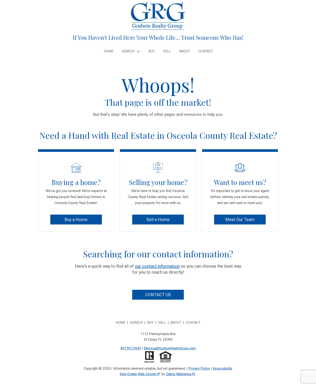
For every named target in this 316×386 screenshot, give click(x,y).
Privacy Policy (199, 368)
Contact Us (158, 294)
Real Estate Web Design (138, 374)
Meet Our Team (240, 219)
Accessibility (222, 368)
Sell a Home (158, 219)
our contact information (157, 266)
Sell (167, 51)
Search (136, 322)
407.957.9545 (130, 348)
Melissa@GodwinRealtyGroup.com (170, 348)
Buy (152, 51)
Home (109, 51)
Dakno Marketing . (180, 374)
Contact (205, 51)
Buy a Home (75, 219)
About (184, 51)
